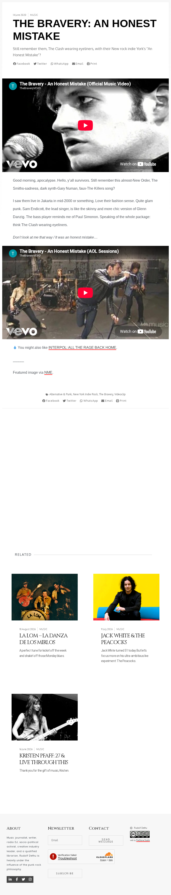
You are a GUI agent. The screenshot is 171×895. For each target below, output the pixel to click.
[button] (22, 64)
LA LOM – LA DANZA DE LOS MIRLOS (43, 639)
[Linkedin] (10, 879)
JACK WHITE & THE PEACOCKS (123, 639)
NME (48, 372)
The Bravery (106, 394)
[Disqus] (85, 471)
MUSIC (34, 14)
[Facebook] (16, 879)
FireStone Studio (143, 840)
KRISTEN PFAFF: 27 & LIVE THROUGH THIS (43, 759)
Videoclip (120, 394)
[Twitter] (23, 879)
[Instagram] (30, 879)
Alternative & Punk (60, 394)
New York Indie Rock (85, 394)
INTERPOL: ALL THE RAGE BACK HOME (82, 347)
